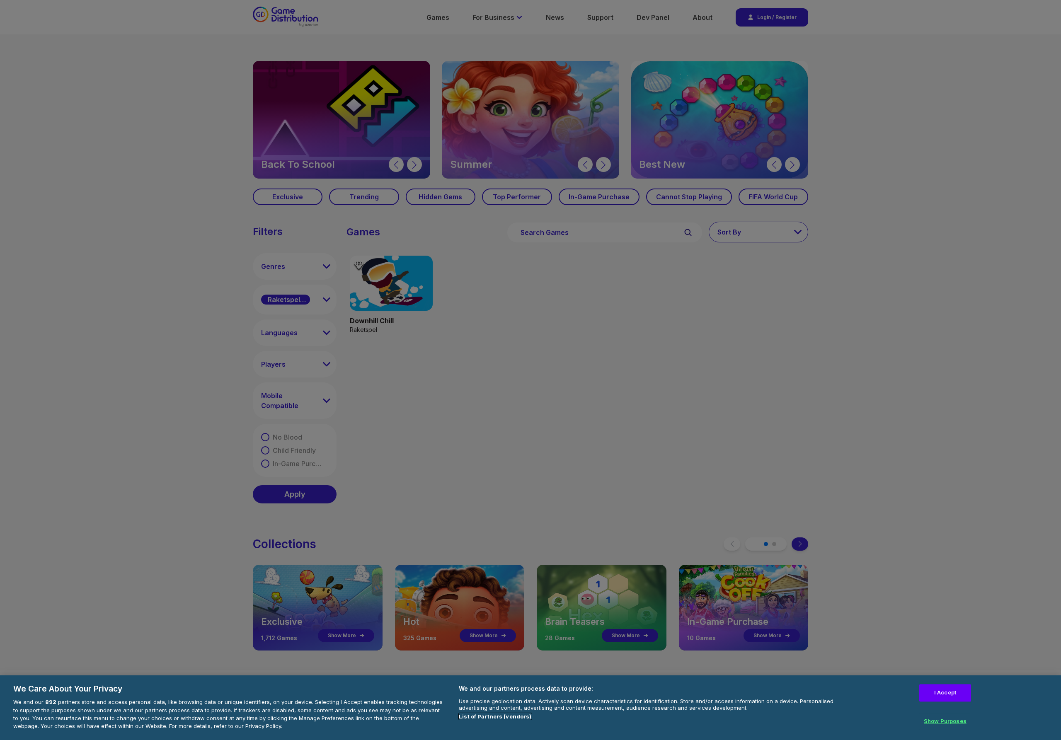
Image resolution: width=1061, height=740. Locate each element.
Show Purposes (945, 721)
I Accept (945, 692)
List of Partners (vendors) (495, 716)
